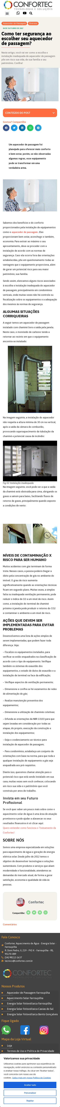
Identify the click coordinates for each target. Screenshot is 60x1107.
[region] (30, 1080)
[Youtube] (25, 13)
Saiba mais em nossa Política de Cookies (31, 1077)
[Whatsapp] (18, 13)
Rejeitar (30, 1100)
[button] (7, 13)
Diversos (33, 23)
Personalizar (30, 1093)
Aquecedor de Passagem (14, 23)
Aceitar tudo (30, 1085)
